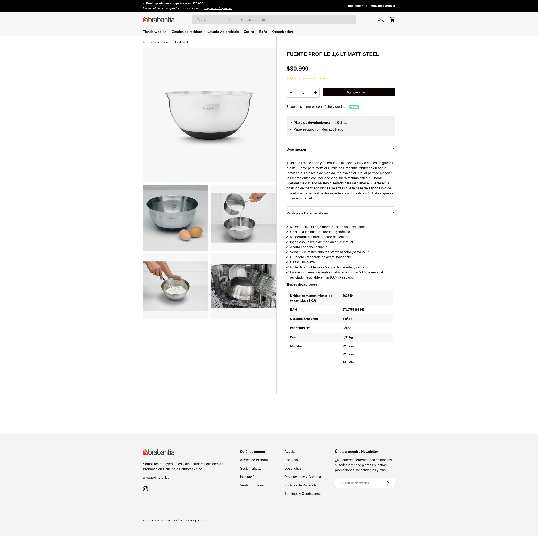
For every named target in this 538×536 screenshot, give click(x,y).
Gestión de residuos (187, 31)
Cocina (249, 31)
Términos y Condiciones (302, 493)
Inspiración (355, 5)
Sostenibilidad (250, 468)
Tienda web (152, 31)
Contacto (291, 460)
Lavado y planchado (223, 31)
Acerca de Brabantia (255, 460)
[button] (392, 19)
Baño (263, 31)
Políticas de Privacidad (301, 485)
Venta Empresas (252, 485)
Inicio (146, 42)
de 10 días (338, 122)
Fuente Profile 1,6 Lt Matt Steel (170, 42)
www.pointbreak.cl (156, 477)
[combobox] (274, 19)
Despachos (292, 468)
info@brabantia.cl (382, 5)
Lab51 (203, 520)
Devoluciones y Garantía (302, 477)
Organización (282, 31)
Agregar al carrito (359, 92)
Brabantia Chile (161, 520)
